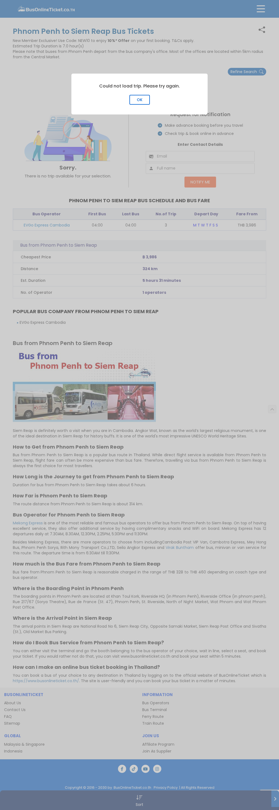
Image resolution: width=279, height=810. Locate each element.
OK (139, 99)
